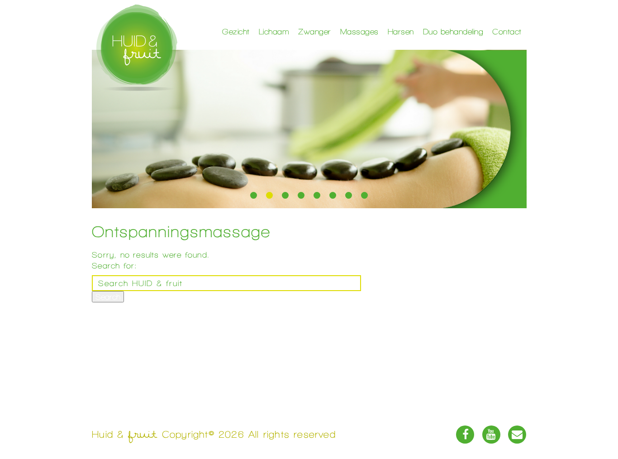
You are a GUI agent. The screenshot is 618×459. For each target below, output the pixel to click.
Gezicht (236, 31)
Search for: (114, 265)
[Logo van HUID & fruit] (136, 48)
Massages (359, 31)
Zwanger (314, 31)
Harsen (401, 31)
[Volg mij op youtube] (491, 435)
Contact (507, 31)
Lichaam (274, 31)
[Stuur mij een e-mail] (517, 435)
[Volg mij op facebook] (465, 435)
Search (107, 296)
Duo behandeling (453, 31)
